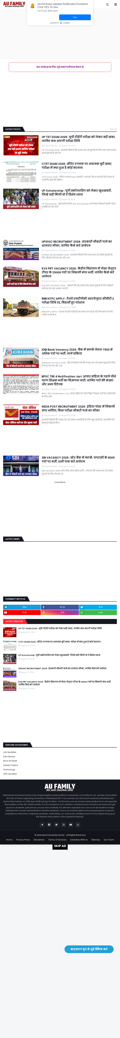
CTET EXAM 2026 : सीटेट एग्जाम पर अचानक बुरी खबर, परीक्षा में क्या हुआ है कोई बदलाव (77, 166)
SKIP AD (60, 846)
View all (113, 129)
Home (9, 839)
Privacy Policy (23, 839)
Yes (75, 17)
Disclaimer (39, 839)
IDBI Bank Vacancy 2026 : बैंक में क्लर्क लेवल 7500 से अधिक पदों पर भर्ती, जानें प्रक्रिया (77, 351)
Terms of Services (57, 839)
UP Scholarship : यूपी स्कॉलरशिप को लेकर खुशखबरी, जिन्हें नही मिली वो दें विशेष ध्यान (77, 192)
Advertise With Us (79, 839)
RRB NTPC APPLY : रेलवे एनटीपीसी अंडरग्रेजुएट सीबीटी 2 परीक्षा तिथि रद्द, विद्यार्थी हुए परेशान (78, 300)
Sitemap (95, 839)
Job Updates (9, 752)
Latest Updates (14, 621)
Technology (9, 769)
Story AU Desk (10, 760)
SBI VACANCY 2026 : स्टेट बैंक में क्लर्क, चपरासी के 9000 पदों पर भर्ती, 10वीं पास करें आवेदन (78, 459)
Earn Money (9, 756)
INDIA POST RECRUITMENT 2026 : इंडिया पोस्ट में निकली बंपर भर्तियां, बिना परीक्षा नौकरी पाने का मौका (78, 408)
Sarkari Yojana (10, 765)
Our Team (109, 839)
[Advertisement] (60, 34)
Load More (60, 482)
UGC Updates (10, 773)
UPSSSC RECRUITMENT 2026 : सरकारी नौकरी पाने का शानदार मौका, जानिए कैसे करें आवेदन (77, 243)
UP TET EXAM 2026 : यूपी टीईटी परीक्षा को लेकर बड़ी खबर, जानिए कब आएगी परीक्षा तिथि (78, 139)
